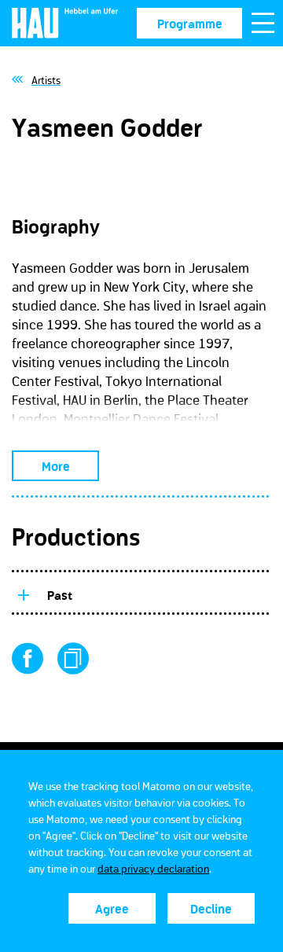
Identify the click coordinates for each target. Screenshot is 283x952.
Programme (189, 24)
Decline (211, 909)
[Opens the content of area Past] (23, 593)
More (56, 466)
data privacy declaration (153, 868)
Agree (112, 909)
